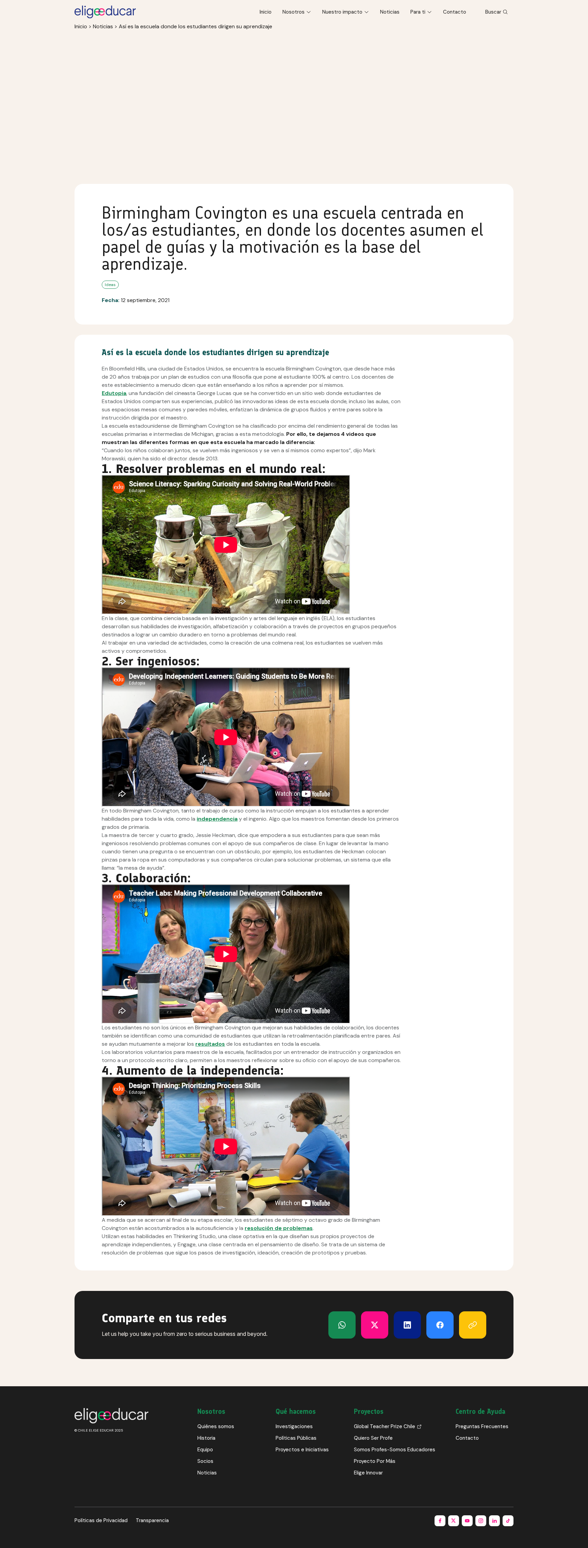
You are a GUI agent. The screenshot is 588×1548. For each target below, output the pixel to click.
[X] (342, 1325)
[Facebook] (440, 1325)
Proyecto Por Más (374, 1461)
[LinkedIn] (407, 1325)
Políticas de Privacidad (101, 1520)
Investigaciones (294, 1426)
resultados (210, 1043)
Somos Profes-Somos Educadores (394, 1449)
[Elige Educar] (105, 11)
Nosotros (293, 12)
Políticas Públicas (296, 1438)
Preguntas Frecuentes (482, 1426)
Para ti (417, 12)
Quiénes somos (215, 1426)
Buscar (493, 12)
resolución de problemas (279, 1228)
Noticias (389, 12)
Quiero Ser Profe (373, 1438)
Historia (206, 1438)
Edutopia (114, 393)
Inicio (266, 12)
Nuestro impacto (342, 12)
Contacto (454, 12)
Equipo (205, 1449)
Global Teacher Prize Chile (384, 1426)
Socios (205, 1461)
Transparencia (152, 1520)
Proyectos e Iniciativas (302, 1449)
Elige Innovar (368, 1472)
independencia (217, 818)
